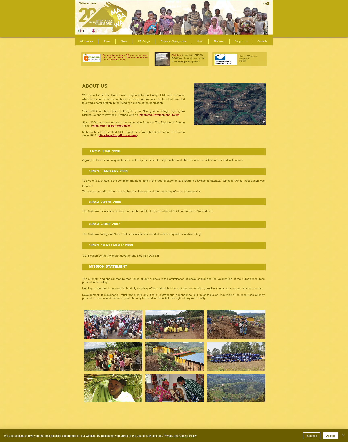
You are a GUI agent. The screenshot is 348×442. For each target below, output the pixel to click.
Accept (330, 436)
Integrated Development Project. (159, 114)
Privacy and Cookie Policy (180, 436)
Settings (312, 436)
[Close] (343, 435)
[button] (266, 3)
